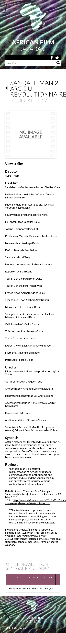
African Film (33, 618)
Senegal (22, 100)
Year (47, 577)
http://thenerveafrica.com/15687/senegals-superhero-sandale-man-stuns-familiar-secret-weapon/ (34, 541)
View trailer (14, 164)
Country (30, 577)
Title (12, 577)
